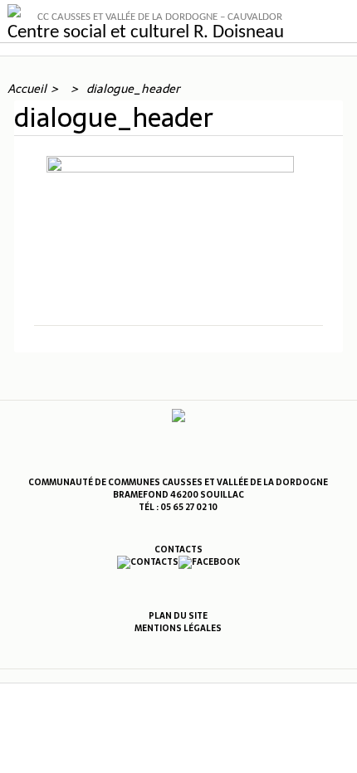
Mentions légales (178, 628)
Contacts (178, 549)
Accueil (26, 89)
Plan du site (178, 616)
